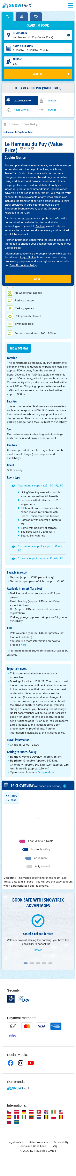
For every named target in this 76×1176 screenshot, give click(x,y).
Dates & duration (23, 46)
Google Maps (46, 772)
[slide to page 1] (25, 963)
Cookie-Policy (13, 247)
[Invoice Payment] (12, 1026)
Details (38, 949)
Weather (52, 109)
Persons (17, 59)
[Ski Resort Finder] (22, 16)
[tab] (11, 798)
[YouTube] (30, 1062)
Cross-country (22, 109)
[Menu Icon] (70, 5)
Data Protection (38, 1142)
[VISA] (41, 1026)
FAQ (54, 1145)
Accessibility (61, 1142)
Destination (20, 33)
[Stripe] (12, 1035)
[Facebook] (10, 1062)
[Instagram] (20, 1062)
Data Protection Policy (23, 265)
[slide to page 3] (38, 963)
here (24, 644)
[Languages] (9, 1112)
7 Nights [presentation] (11, 798)
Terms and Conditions (32, 1145)
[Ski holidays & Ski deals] (17, 5)
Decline (40, 226)
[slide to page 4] (44, 963)
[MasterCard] (27, 1026)
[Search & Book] (7, 16)
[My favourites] (36, 16)
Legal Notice (28, 257)
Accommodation (22, 100)
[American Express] (56, 1026)
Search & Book (38, 25)
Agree (26, 218)
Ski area (52, 100)
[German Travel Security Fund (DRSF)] (11, 999)
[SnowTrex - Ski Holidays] (18, 1088)
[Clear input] (68, 35)
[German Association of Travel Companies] (24, 999)
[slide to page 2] (32, 963)
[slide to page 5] (50, 963)
